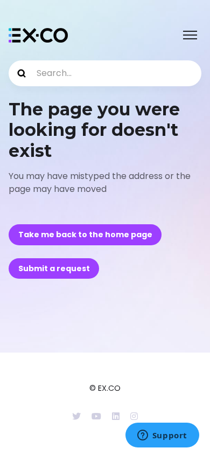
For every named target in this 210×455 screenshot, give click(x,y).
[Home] (38, 35)
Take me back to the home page (85, 234)
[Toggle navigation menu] (190, 35)
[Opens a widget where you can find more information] (162, 436)
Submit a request (54, 268)
